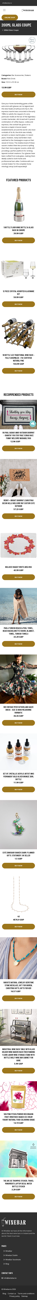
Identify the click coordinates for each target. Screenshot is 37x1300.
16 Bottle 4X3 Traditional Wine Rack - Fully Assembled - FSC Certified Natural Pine (19, 358)
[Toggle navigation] (4, 10)
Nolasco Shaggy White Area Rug (18, 567)
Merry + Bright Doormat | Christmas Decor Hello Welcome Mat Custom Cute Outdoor (18, 503)
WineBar (8, 1251)
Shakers (28, 75)
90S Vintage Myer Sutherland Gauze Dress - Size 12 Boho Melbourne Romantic (18, 710)
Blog (7, 1264)
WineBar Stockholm (13, 1259)
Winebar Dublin (11, 1255)
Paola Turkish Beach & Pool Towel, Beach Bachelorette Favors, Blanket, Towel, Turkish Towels (18, 631)
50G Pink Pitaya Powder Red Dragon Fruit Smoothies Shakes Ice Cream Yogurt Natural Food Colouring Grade (18, 1117)
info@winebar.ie (7, 3)
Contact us (12, 1293)
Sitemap (24, 1296)
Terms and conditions (26, 1293)
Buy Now (18, 94)
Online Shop (10, 17)
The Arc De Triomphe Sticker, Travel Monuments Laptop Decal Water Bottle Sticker (18, 1183)
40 (18, 916)
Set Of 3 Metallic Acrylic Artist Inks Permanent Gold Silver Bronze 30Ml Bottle (18, 776)
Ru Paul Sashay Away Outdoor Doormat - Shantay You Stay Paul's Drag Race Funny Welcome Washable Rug (18, 435)
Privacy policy (14, 1296)
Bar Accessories (18, 75)
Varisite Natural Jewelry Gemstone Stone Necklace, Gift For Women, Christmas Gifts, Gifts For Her (18, 985)
